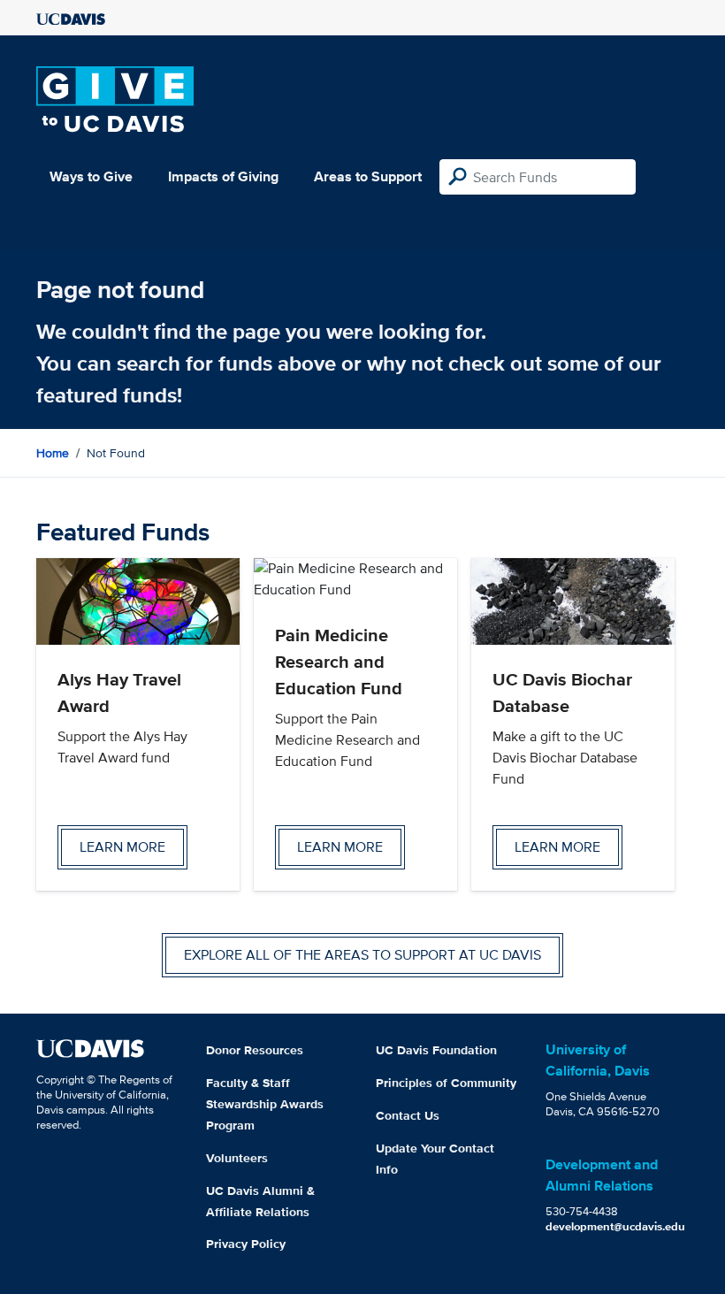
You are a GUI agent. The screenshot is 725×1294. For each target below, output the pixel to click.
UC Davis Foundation (436, 1050)
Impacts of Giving (223, 176)
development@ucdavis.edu (615, 1226)
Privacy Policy (246, 1243)
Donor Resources (254, 1050)
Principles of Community (446, 1082)
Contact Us (407, 1115)
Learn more (122, 847)
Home (52, 453)
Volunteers (237, 1158)
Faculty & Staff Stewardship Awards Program (265, 1104)
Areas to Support (368, 176)
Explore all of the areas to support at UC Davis (362, 955)
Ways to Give (91, 176)
